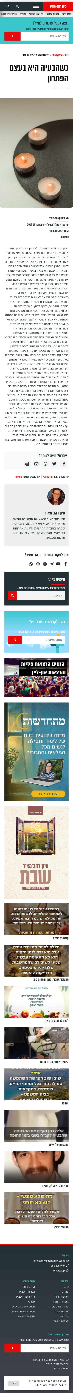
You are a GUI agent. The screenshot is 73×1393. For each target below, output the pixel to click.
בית (67, 55)
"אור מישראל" (62, 1311)
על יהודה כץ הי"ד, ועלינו (55, 1186)
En (8, 6)
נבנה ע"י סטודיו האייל (57, 1364)
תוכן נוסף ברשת (26, 1316)
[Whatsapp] (31, 562)
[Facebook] (65, 562)
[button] (36, 6)
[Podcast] (38, 562)
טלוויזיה (23, 14)
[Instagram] (45, 562)
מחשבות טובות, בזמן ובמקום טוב (51, 979)
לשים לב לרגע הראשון (57, 1021)
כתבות (65, 1287)
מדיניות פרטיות (60, 1368)
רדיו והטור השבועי (36, 14)
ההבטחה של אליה (59, 1144)
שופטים (65, 237)
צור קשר (64, 1316)
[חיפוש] (12, 595)
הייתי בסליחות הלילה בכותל (54, 1062)
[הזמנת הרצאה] (36, 677)
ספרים (65, 1292)
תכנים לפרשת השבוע (23, 1311)
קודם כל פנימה (61, 938)
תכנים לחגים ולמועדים (23, 1306)
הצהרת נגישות (61, 1321)
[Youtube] (58, 562)
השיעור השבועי (53, 14)
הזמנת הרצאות (61, 1301)
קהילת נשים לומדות (58, 1306)
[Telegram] (52, 562)
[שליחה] (12, 36)
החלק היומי (66, 14)
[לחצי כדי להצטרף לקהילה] (36, 751)
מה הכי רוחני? (61, 1227)
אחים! (65, 1103)
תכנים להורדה (61, 1296)
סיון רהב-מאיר (58, 6)
